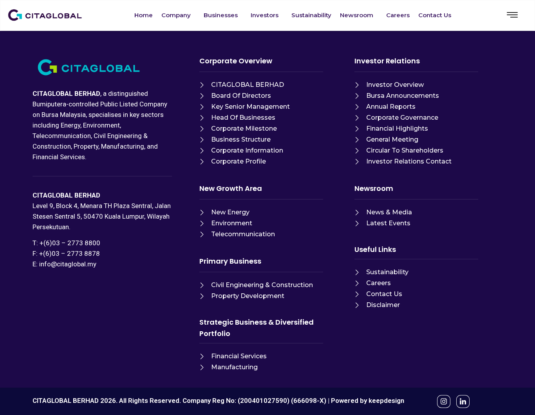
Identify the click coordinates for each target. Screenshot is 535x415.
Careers (398, 15)
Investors (264, 15)
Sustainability (311, 15)
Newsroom (356, 15)
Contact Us (434, 15)
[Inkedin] (463, 401)
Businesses (221, 15)
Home (143, 15)
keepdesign (386, 400)
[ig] (443, 401)
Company (176, 15)
